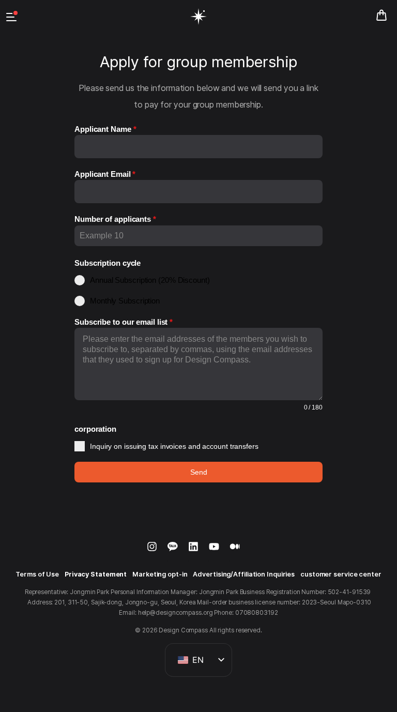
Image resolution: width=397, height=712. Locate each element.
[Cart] (381, 15)
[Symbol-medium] (240, 551)
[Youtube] (219, 551)
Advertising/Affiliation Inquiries (244, 574)
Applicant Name (105, 129)
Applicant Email (104, 174)
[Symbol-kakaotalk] (177, 551)
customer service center (340, 574)
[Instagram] (157, 551)
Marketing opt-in (159, 574)
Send (198, 472)
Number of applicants (115, 219)
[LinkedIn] (198, 551)
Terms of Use (37, 574)
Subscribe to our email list (123, 321)
